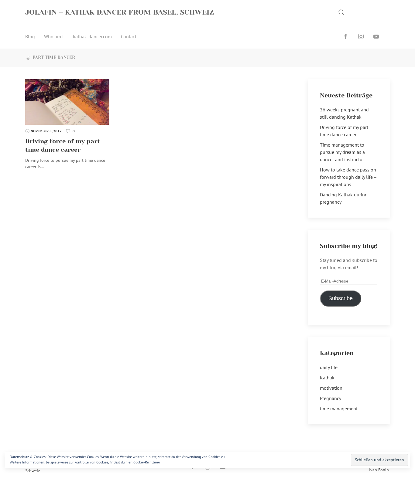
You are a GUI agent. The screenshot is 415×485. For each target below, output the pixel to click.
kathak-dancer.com (92, 36)
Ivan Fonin (379, 470)
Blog (30, 36)
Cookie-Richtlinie (146, 462)
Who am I (54, 36)
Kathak (327, 378)
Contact (128, 36)
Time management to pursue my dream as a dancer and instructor (342, 152)
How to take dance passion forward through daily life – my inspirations (348, 177)
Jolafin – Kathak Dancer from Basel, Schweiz (119, 12)
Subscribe (340, 298)
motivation (331, 388)
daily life (329, 367)
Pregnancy (330, 398)
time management (339, 408)
